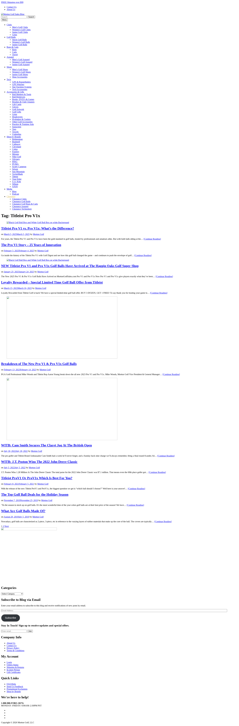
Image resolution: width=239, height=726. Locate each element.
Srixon (15, 169)
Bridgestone (17, 139)
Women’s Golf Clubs (21, 29)
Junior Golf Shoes (20, 74)
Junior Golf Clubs (20, 32)
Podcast (15, 194)
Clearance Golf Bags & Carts (25, 204)
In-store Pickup (13, 670)
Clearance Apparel (20, 206)
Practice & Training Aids (23, 124)
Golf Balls (11, 37)
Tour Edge (16, 179)
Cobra (15, 149)
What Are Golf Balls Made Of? (23, 511)
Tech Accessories (19, 89)
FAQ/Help (11, 684)
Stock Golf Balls (19, 39)
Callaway (16, 144)
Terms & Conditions (15, 650)
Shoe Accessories (19, 77)
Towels (15, 132)
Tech (9, 79)
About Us (11, 9)
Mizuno (15, 154)
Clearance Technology (22, 209)
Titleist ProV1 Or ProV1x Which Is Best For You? (36, 478)
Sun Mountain (18, 171)
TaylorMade (17, 174)
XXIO (15, 186)
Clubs (9, 25)
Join (30, 631)
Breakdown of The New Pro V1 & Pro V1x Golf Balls (39, 364)
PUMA (15, 164)
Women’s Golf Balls (21, 42)
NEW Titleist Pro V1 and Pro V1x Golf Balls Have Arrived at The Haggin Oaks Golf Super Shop (70, 266)
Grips (14, 34)
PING (14, 161)
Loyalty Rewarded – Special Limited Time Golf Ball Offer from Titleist (52, 282)
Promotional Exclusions (17, 689)
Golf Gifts (16, 112)
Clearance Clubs (19, 199)
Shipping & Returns (15, 667)
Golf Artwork (18, 109)
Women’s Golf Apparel (22, 62)
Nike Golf (16, 156)
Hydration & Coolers (21, 119)
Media (9, 189)
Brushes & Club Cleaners (23, 102)
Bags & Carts (12, 47)
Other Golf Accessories (22, 122)
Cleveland (16, 147)
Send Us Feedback (15, 686)
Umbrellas (16, 134)
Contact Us (11, 7)
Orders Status (12, 665)
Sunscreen (16, 127)
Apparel (10, 57)
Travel (15, 54)
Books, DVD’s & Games (23, 99)
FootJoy (15, 151)
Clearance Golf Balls (21, 201)
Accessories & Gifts (15, 92)
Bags (14, 49)
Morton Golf (38, 234)
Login (9, 662)
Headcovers (17, 117)
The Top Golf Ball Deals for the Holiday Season (34, 494)
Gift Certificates (13, 672)
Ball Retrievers (18, 97)
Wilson (15, 184)
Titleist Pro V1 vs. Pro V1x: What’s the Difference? (37, 228)
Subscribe (10, 617)
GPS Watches (18, 84)
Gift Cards (16, 104)
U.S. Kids (16, 181)
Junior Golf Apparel (21, 64)
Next (6, 526)
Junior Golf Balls (19, 44)
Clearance (11, 196)
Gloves (15, 107)
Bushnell (16, 142)
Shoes (9, 67)
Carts (14, 52)
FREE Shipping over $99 (12, 2)
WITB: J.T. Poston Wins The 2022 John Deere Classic (39, 461)
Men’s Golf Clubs (20, 27)
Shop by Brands (14, 137)
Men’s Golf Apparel (21, 59)
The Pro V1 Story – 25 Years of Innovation (31, 245)
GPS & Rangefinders (21, 82)
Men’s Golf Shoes (20, 69)
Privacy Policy (13, 648)
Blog (14, 191)
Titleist (15, 176)
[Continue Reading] (152, 239)
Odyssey (16, 159)
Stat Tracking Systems (22, 87)
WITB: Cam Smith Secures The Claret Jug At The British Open (46, 445)
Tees (14, 129)
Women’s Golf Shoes (21, 72)
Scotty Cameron (19, 166)
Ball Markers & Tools (21, 94)
